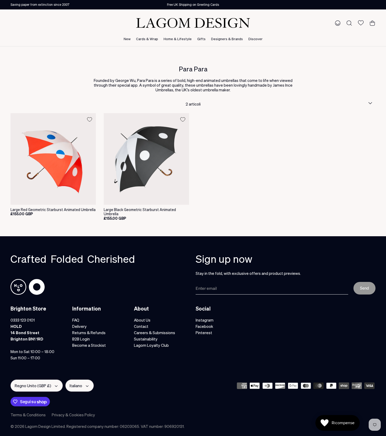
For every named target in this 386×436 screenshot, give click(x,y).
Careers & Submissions (154, 332)
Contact (141, 326)
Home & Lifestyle (178, 38)
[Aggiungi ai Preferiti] (89, 119)
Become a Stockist (89, 345)
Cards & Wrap (147, 38)
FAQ (75, 320)
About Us (142, 320)
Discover (255, 38)
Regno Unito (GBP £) (33, 385)
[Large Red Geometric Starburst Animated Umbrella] (53, 158)
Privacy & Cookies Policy (73, 414)
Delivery (79, 326)
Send (364, 288)
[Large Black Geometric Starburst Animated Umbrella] (146, 158)
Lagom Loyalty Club (151, 345)
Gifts (201, 38)
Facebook (204, 326)
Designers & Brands (227, 38)
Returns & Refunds (89, 332)
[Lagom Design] (193, 23)
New (127, 38)
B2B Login (81, 339)
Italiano (76, 385)
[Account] (336, 23)
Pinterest (204, 332)
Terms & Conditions (28, 414)
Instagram (204, 320)
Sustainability (146, 339)
